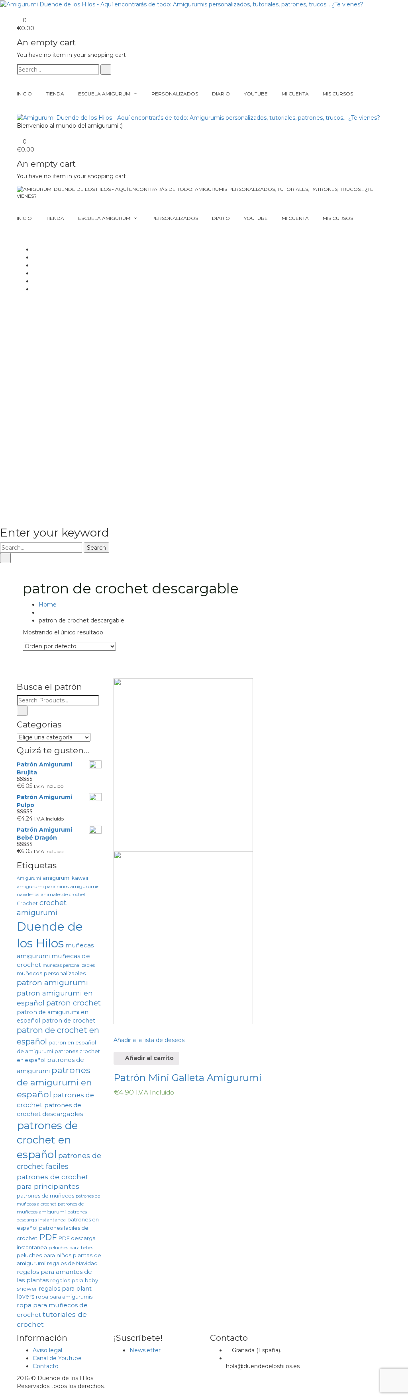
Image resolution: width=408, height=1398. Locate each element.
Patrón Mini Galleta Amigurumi (188, 1077)
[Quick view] (116, 1048)
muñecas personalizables (69, 965)
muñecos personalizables (51, 973)
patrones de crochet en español (47, 1140)
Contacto (46, 1366)
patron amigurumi (52, 982)
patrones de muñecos (45, 1196)
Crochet (27, 903)
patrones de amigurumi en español (54, 1082)
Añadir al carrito (149, 1058)
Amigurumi (29, 878)
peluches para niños (44, 1255)
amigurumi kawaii (65, 878)
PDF (48, 1237)
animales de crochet (63, 894)
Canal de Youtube (57, 1358)
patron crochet (73, 1002)
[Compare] (116, 1028)
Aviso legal (47, 1350)
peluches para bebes (71, 1247)
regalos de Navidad (72, 1263)
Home (48, 604)
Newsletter (145, 1350)
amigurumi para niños (43, 886)
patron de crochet (68, 1020)
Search (96, 547)
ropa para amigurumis (64, 1297)
